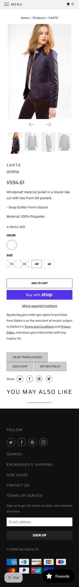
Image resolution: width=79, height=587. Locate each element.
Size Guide (17, 475)
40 (37, 264)
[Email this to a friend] (48, 379)
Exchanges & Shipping (30, 464)
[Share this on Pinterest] (39, 379)
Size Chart (20, 366)
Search (14, 454)
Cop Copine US (28, 549)
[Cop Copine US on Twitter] (12, 442)
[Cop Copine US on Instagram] (44, 442)
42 (49, 264)
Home (25, 17)
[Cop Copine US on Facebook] (23, 442)
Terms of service (25, 495)
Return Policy (50, 366)
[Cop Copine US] (39, 4)
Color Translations (27, 357)
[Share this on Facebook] (29, 379)
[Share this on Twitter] (19, 379)
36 (12, 264)
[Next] (48, 124)
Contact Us (18, 485)
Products (39, 17)
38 (24, 264)
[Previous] (31, 124)
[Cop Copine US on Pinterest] (33, 442)
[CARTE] (39, 71)
